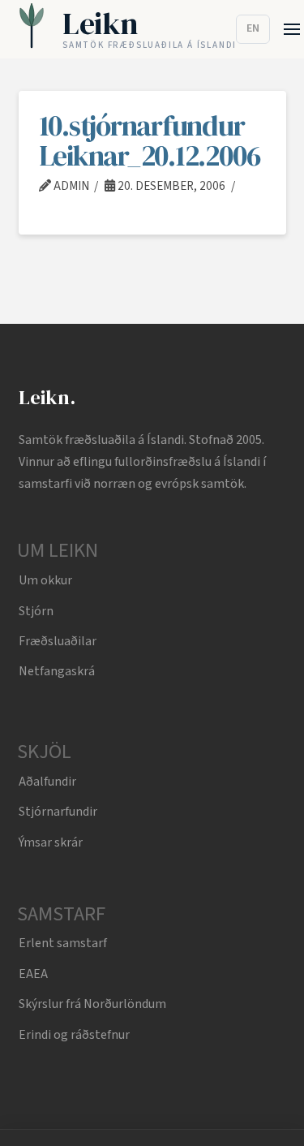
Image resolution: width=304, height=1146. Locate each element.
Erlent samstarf (63, 943)
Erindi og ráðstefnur (74, 1035)
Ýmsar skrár (51, 842)
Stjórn (36, 611)
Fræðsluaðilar (57, 641)
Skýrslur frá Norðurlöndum (92, 1004)
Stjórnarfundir (58, 812)
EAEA (33, 974)
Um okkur (45, 580)
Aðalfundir (47, 782)
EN (252, 28)
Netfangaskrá (57, 671)
